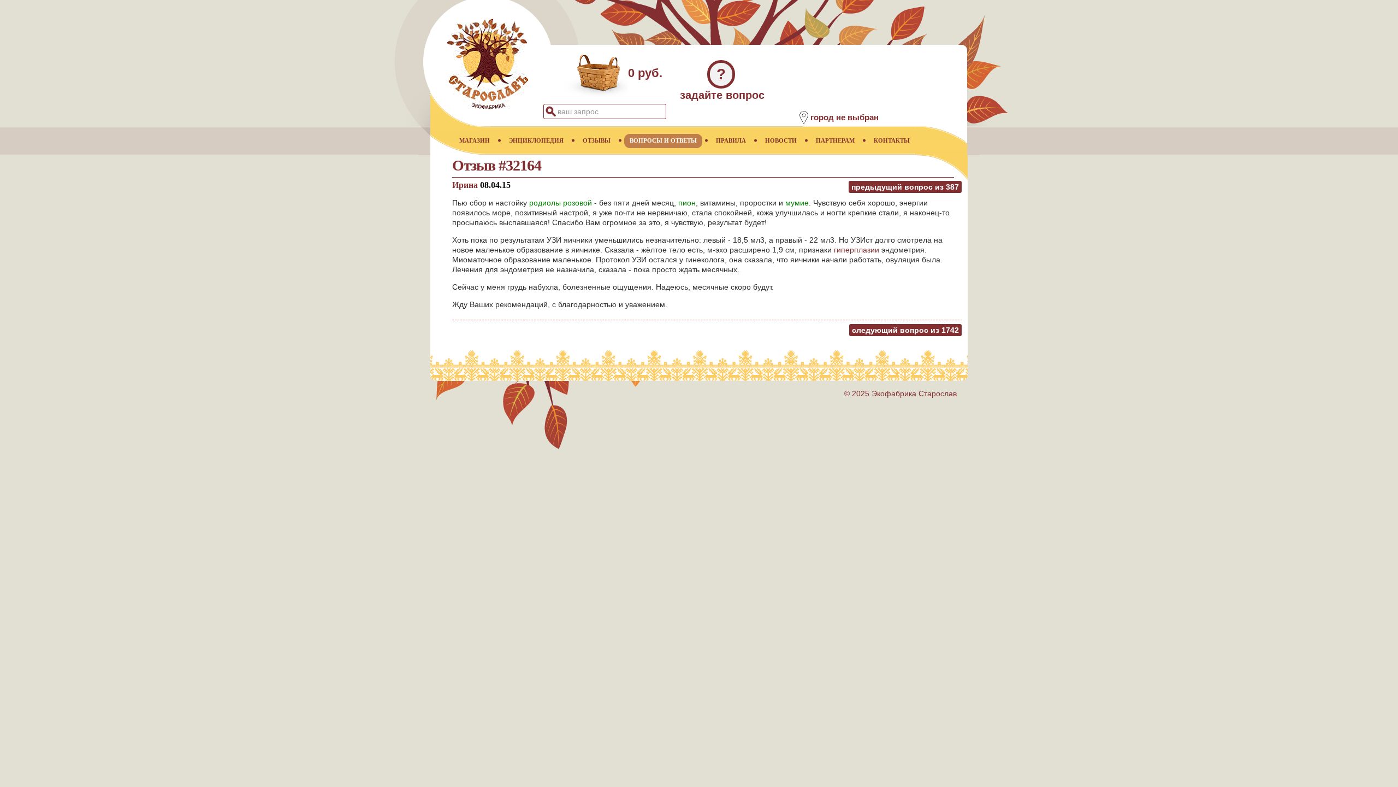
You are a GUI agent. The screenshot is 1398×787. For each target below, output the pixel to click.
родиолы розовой (560, 202)
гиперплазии (856, 249)
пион (687, 202)
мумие (797, 202)
